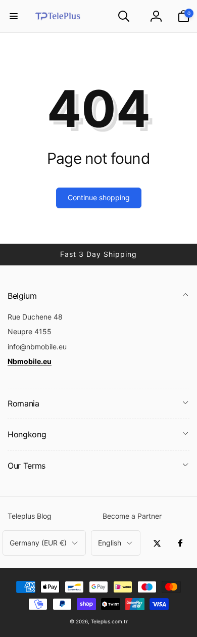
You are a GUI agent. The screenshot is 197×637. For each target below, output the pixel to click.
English (109, 542)
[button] (14, 16)
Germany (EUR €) (38, 542)
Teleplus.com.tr (109, 621)
